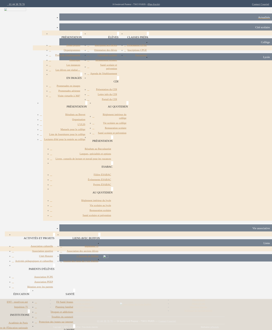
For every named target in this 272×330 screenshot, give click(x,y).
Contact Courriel (260, 4)
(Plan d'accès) (153, 4)
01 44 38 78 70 (16, 4)
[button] (165, 26)
